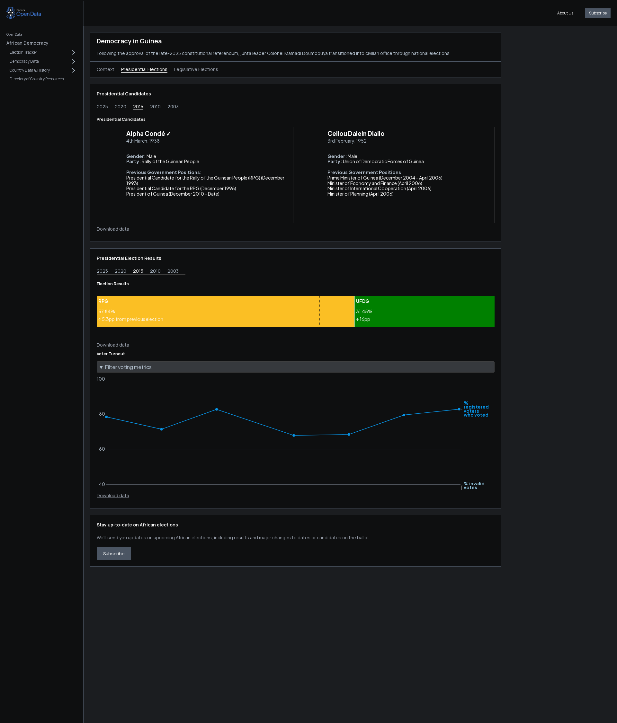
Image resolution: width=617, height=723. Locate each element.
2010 (155, 106)
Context (105, 69)
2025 (102, 106)
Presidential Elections (144, 69)
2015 (138, 106)
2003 (173, 106)
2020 (120, 106)
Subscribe (598, 13)
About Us (565, 13)
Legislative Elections (196, 69)
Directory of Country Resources (37, 79)
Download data (113, 229)
